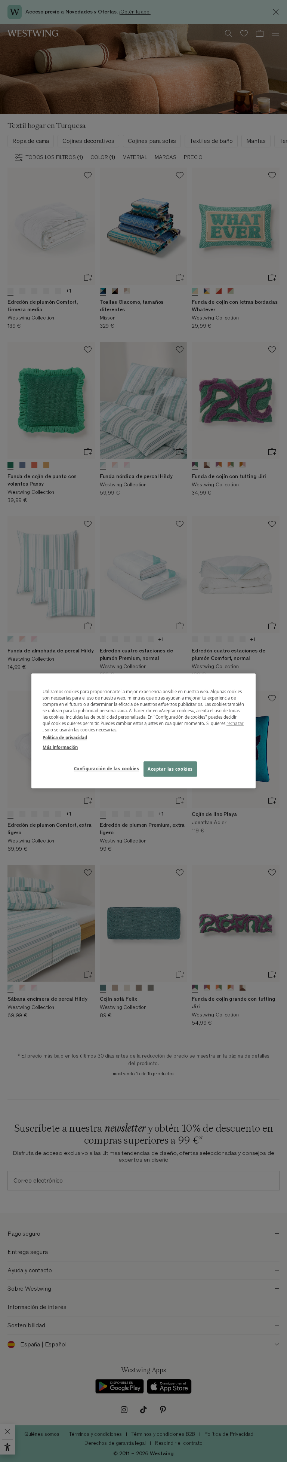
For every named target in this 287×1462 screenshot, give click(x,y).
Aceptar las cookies (170, 769)
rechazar (235, 724)
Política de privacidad (65, 738)
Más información (60, 747)
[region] (143, 730)
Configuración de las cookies (106, 768)
